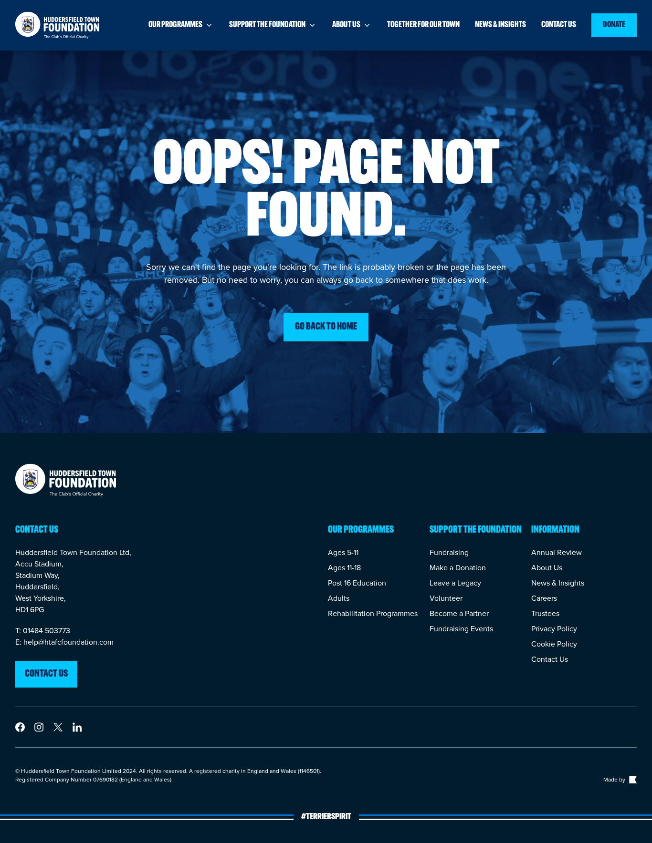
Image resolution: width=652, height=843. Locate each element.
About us (346, 25)
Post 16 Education (357, 582)
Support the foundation (267, 25)
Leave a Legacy (455, 582)
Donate (614, 25)
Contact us (558, 25)
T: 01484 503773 (42, 630)
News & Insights (557, 582)
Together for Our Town (423, 25)
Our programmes (175, 25)
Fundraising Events (461, 628)
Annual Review (556, 552)
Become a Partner (459, 613)
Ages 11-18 (344, 567)
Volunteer (446, 598)
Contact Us (549, 659)
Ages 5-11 (343, 552)
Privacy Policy (554, 628)
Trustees (545, 613)
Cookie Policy (554, 643)
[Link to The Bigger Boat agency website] (632, 779)
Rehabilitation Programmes (373, 613)
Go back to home (326, 327)
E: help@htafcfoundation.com (64, 642)
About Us (546, 567)
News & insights (500, 25)
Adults (338, 598)
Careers (544, 598)
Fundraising (449, 552)
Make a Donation (458, 567)
